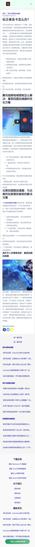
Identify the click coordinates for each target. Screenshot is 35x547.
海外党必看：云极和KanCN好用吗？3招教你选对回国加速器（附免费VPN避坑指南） (17, 359)
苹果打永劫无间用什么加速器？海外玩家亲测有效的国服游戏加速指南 (17, 388)
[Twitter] (8, 329)
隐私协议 (17, 493)
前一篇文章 (18, 337)
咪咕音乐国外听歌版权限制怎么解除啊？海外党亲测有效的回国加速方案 (17, 442)
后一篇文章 (18, 342)
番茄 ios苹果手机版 (17, 473)
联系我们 (17, 503)
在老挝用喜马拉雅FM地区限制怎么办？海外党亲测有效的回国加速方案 (17, 436)
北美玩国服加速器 (10, 203)
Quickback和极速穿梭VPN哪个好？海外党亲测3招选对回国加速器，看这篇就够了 (17, 370)
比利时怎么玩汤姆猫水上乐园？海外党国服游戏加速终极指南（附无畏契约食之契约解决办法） (17, 394)
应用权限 (17, 498)
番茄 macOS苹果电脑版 (17, 469)
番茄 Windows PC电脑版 (17, 464)
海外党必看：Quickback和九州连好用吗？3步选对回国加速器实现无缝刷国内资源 (17, 353)
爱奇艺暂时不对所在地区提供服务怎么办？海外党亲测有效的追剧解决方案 (17, 424)
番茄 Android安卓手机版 (17, 478)
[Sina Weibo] (12, 329)
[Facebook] (4, 329)
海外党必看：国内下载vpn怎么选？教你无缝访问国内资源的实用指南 (17, 364)
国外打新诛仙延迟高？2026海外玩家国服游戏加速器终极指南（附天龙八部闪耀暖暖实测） (17, 412)
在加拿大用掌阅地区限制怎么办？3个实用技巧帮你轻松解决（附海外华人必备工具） (17, 447)
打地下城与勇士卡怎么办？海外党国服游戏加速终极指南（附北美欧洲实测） (17, 406)
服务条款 (17, 489)
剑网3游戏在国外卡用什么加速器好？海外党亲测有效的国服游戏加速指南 (17, 400)
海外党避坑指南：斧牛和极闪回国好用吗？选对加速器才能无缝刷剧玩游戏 (17, 376)
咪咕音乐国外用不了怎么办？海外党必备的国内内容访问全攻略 (17, 430)
